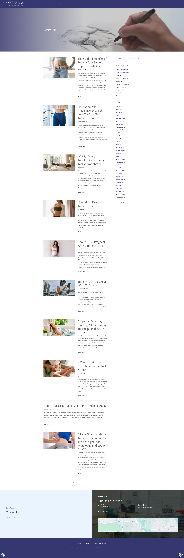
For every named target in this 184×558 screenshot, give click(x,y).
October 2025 (119, 124)
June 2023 (118, 168)
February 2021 (120, 191)
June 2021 (118, 185)
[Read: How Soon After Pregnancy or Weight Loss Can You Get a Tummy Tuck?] (59, 115)
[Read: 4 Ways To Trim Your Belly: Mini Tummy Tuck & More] (59, 368)
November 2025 (120, 121)
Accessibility (47, 552)
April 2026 (119, 106)
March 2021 (119, 188)
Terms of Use (63, 552)
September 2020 (120, 197)
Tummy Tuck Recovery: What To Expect (92, 283)
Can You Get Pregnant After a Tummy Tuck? (91, 244)
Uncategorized (120, 96)
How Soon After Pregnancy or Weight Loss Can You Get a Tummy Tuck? (90, 112)
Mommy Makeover (121, 87)
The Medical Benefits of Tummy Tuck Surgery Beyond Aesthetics (92, 62)
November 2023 (120, 159)
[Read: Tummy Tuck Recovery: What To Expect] (59, 288)
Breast (87, 543)
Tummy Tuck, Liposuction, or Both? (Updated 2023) (74, 406)
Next (104, 483)
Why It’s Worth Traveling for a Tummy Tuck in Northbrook (91, 160)
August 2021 (119, 182)
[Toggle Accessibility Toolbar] (3, 555)
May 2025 (118, 139)
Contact (104, 543)
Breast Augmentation (122, 69)
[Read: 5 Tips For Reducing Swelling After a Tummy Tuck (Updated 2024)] (59, 327)
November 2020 (120, 194)
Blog (100, 543)
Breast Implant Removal (122, 72)
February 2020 (120, 203)
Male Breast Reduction (122, 84)
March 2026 (119, 109)
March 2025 (119, 144)
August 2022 (119, 174)
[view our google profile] (156, 4)
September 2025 (120, 127)
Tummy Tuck (119, 93)
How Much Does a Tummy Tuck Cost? (89, 204)
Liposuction (119, 81)
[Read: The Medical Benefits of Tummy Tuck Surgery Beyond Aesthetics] (59, 67)
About (83, 543)
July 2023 (118, 165)
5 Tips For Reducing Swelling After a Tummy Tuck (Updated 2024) (92, 325)
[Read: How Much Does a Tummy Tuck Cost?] (59, 208)
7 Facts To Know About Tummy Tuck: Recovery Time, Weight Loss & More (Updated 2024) (92, 440)
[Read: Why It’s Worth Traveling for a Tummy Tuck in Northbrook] (59, 162)
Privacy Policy (55, 552)
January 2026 (119, 115)
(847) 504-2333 (176, 4)
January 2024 (119, 156)
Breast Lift (119, 75)
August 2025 (119, 130)
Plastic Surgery (120, 90)
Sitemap (70, 552)
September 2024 (120, 150)
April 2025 (119, 141)
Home (79, 543)
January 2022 (119, 176)
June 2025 (118, 136)
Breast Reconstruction (122, 78)
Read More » (81, 97)
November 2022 (120, 171)
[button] (37, 4)
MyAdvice (110, 548)
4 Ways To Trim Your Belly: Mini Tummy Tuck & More (92, 366)
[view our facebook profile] (153, 4)
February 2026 (120, 112)
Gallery (96, 543)
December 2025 (120, 118)
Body (91, 543)
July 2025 (118, 133)
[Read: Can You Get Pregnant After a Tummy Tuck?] (59, 248)
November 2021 (120, 179)
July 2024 (118, 153)
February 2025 (120, 147)
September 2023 (120, 162)
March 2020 (119, 200)
